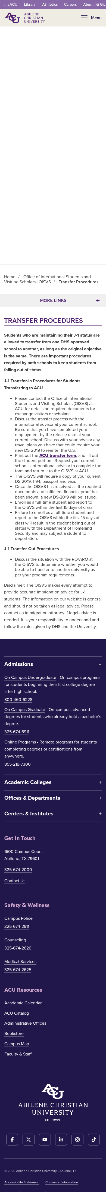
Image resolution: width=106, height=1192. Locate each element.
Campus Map (16, 1044)
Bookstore (14, 1033)
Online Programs (20, 742)
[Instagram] (77, 1139)
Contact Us (14, 881)
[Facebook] (12, 1139)
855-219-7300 (17, 764)
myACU (10, 4)
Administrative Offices (25, 1023)
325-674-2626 (17, 948)
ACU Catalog (16, 1013)
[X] (29, 1139)
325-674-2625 (17, 969)
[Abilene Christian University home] (25, 17)
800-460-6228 (18, 699)
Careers (70, 4)
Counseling (15, 940)
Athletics (50, 4)
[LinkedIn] (61, 1139)
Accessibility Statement (21, 1182)
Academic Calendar (23, 1003)
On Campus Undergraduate (30, 677)
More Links (53, 300)
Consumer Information (61, 1182)
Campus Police (18, 918)
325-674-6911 (16, 732)
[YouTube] (45, 1139)
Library (30, 4)
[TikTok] (94, 1139)
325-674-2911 (16, 926)
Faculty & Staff (18, 1054)
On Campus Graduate (24, 709)
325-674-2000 (18, 869)
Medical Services (20, 961)
